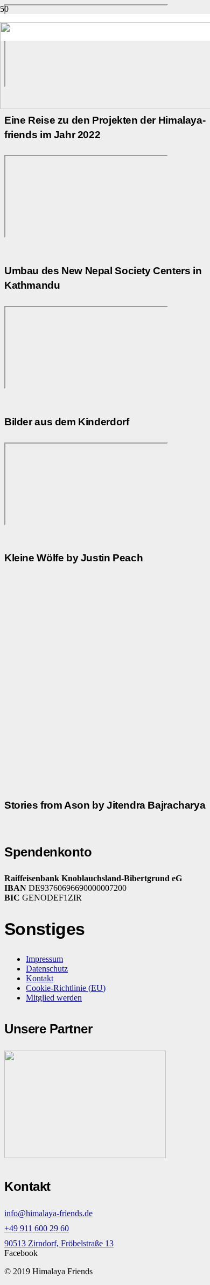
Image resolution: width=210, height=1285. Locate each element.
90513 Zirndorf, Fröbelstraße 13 (59, 1243)
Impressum (44, 958)
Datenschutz (47, 968)
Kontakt (39, 978)
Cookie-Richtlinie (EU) (66, 988)
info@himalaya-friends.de (48, 1213)
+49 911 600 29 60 (36, 1228)
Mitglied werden (54, 997)
